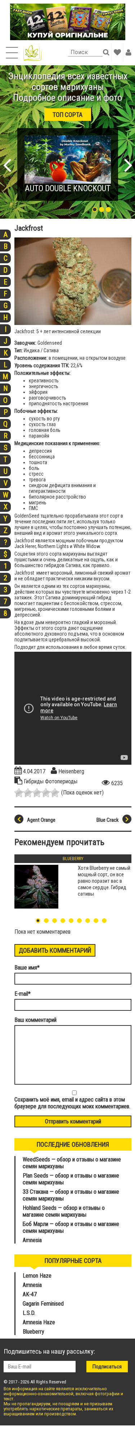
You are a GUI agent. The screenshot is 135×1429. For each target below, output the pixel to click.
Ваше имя (27, 967)
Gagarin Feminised (44, 1303)
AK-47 (30, 1294)
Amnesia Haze (39, 1322)
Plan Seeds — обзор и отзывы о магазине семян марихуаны (71, 1179)
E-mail (22, 993)
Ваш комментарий (35, 1020)
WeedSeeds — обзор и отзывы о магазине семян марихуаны (72, 1163)
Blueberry (73, 858)
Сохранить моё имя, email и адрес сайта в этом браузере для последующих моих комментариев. (72, 1103)
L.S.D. (29, 1313)
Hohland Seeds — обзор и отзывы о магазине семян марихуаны (64, 1211)
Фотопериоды (61, 781)
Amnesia (32, 1240)
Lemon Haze (37, 1275)
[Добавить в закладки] (117, 52)
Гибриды (34, 781)
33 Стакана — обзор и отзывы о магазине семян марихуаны (71, 1195)
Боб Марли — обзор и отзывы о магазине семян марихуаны (71, 1227)
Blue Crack (107, 820)
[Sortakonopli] (32, 52)
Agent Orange (41, 820)
